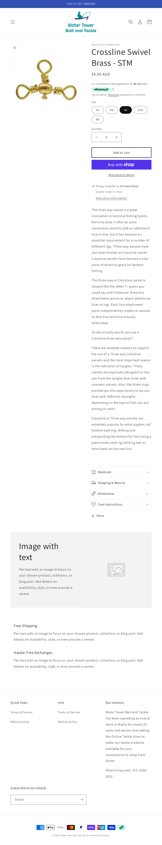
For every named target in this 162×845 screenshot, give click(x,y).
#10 (140, 110)
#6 (125, 110)
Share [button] (100, 516)
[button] (12, 22)
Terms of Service (22, 712)
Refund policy (20, 722)
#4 (111, 110)
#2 (97, 110)
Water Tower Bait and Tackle (75, 835)
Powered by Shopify (99, 835)
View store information (111, 198)
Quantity (97, 129)
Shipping (113, 94)
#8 (97, 119)
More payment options (122, 174)
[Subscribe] (81, 800)
